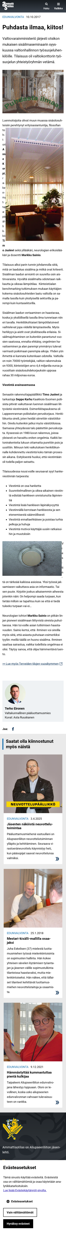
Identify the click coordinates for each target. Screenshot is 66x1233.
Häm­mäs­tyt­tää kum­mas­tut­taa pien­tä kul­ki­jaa (29, 1074)
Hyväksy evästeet (18, 1223)
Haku (46, 8)
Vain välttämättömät (20, 1212)
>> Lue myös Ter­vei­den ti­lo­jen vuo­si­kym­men (32, 663)
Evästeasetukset (22, 1201)
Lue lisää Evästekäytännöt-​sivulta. (25, 1190)
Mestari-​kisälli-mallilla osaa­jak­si (29, 941)
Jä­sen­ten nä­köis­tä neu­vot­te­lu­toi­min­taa (30, 826)
